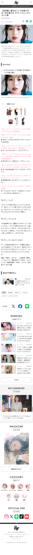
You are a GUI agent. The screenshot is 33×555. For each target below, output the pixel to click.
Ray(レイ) (2, 6)
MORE (16, 380)
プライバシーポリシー (10, 534)
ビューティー (8, 6)
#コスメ (25, 292)
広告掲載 (15, 532)
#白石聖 (10, 292)
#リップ (5, 296)
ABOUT (10, 532)
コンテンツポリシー (22, 534)
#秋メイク (17, 292)
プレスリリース (16, 539)
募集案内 (21, 532)
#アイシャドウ (13, 296)
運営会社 (12, 536)
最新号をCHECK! (16, 469)
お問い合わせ (19, 536)
